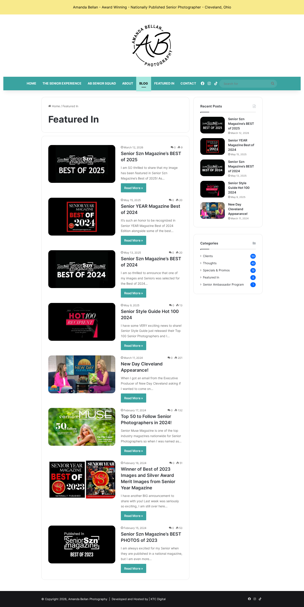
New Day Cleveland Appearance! (237, 209)
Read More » (133, 188)
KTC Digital (158, 599)
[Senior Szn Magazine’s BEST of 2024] (82, 269)
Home (31, 83)
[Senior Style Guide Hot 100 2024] (82, 322)
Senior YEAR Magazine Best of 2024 (241, 144)
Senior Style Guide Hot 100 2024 (238, 187)
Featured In (164, 83)
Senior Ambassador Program (223, 284)
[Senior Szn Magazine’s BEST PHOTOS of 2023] (82, 544)
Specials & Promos (216, 270)
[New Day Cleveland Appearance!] (82, 374)
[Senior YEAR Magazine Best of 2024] (82, 217)
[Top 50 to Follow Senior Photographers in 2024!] (82, 427)
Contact (188, 83)
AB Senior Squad (102, 83)
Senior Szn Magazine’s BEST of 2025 (241, 123)
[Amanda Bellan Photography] (152, 45)
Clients (208, 256)
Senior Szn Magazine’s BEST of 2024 (241, 166)
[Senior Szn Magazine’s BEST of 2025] (82, 164)
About (127, 83)
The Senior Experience (62, 83)
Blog (143, 83)
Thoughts (210, 263)
